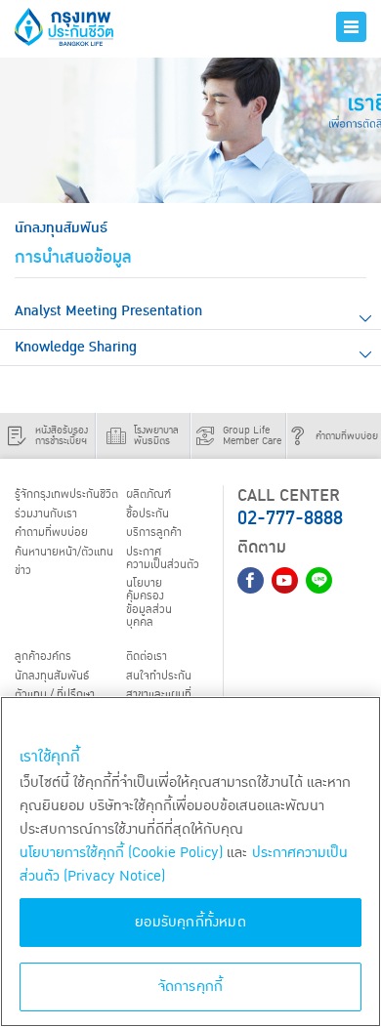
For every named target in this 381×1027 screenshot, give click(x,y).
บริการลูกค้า (154, 532)
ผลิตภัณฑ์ (148, 494)
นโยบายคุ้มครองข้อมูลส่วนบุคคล (149, 602)
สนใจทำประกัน (158, 675)
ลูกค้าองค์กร (43, 656)
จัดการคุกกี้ (191, 986)
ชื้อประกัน (147, 514)
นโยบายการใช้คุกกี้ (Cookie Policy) (121, 853)
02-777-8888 (290, 518)
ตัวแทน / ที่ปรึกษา (55, 694)
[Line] (319, 580)
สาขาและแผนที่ (158, 694)
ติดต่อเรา (146, 656)
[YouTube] (285, 580)
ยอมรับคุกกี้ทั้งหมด (190, 922)
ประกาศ (162, 558)
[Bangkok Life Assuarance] (81, 27)
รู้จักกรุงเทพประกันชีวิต (66, 494)
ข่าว (23, 570)
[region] (190, 861)
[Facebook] (250, 580)
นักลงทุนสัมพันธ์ (52, 675)
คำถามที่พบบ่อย (51, 532)
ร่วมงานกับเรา (46, 514)
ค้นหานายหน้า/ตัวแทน (64, 552)
